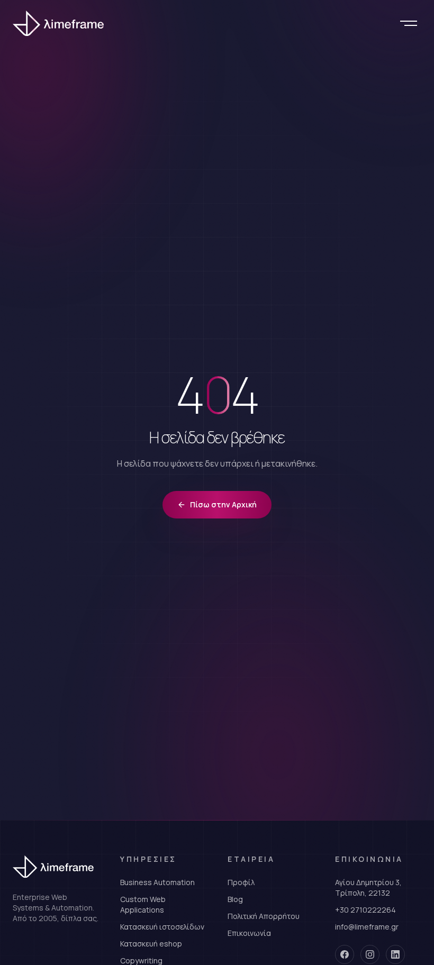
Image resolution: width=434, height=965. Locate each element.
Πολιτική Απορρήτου (264, 916)
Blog (235, 899)
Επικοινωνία (249, 933)
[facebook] (344, 954)
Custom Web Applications (143, 904)
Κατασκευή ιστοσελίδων (162, 927)
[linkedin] (395, 954)
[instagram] (369, 954)
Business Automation (157, 882)
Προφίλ (241, 882)
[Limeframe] (61, 23)
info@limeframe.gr (367, 927)
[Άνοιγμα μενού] (408, 23)
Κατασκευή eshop (151, 944)
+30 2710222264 (365, 910)
